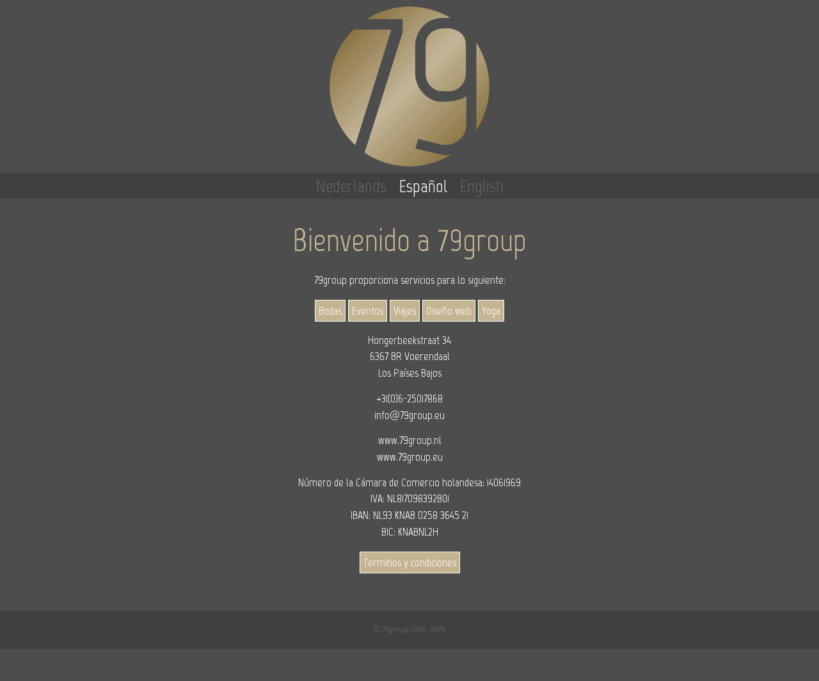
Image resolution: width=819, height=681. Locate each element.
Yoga (491, 311)
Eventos (367, 311)
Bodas (330, 311)
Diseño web (449, 311)
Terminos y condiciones (409, 562)
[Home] (409, 86)
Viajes (405, 311)
